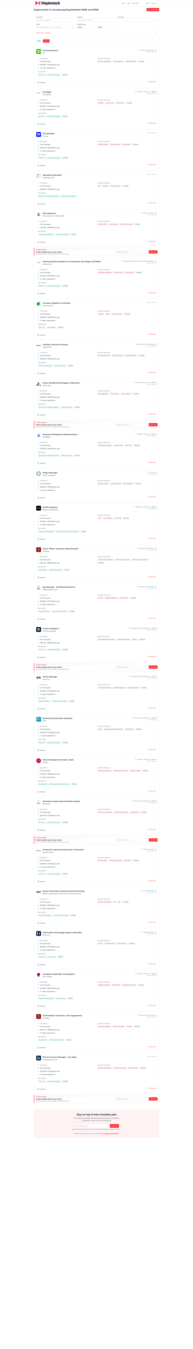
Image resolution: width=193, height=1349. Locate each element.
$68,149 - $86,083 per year (50, 563)
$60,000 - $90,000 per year (50, 359)
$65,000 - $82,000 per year (50, 148)
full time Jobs (45, 61)
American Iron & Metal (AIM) (53, 216)
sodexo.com (47, 264)
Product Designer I (51, 628)
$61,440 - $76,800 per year (50, 815)
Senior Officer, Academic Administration (61, 548)
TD (44, 53)
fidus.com (46, 935)
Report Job (153, 82)
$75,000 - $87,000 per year (50, 521)
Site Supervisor (49, 213)
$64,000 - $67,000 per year (50, 601)
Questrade (47, 385)
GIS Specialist (49, 133)
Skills (38, 24)
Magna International (50, 510)
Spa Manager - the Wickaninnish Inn (59, 587)
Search (46, 41)
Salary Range (81, 24)
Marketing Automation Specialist (57, 718)
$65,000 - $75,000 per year (50, 106)
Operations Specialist (52, 175)
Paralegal (47, 92)
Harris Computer (49, 475)
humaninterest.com (50, 1060)
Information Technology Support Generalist (62, 932)
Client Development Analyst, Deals (58, 760)
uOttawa (46, 551)
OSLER (45, 762)
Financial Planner (50, 50)
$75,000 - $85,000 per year (50, 448)
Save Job (42, 82)
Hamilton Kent (48, 852)
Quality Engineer (50, 507)
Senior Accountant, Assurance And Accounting (63, 891)
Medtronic (47, 804)
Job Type (120, 17)
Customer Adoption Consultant (57, 303)
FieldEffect (46, 437)
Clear (39, 41)
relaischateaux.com (50, 589)
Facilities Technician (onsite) (55, 344)
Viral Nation (47, 94)
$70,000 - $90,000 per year (50, 988)
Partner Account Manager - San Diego (60, 1057)
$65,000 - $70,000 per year (50, 732)
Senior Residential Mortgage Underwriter (61, 383)
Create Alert (154, 10)
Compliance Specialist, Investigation (59, 974)
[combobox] (137, 20)
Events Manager (50, 677)
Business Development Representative (60, 434)
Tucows (45, 136)
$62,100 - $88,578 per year (50, 643)
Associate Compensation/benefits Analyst (61, 801)
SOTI (44, 721)
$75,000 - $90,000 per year (50, 227)
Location (80, 17)
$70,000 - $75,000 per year (50, 276)
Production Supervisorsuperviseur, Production (63, 849)
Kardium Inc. (47, 347)
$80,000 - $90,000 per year (50, 397)
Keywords (39, 17)
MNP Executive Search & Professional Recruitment (62, 893)
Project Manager (50, 472)
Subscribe (153, 252)
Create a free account (111, 1133)
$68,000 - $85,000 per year (50, 317)
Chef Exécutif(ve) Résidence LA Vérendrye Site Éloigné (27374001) (72, 261)
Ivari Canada (47, 977)
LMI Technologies (49, 631)
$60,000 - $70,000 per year (50, 65)
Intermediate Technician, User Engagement (62, 1015)
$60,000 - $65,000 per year (50, 189)
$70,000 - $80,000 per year (50, 774)
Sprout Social (48, 306)
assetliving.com (48, 177)
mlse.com (46, 679)
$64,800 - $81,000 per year (50, 864)
